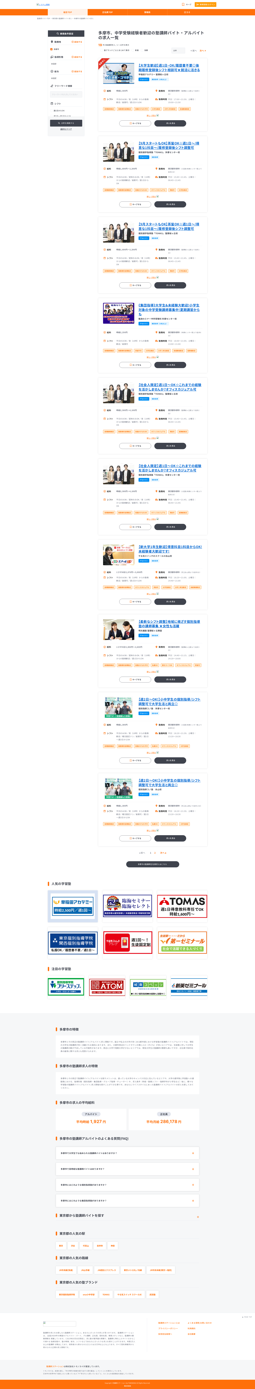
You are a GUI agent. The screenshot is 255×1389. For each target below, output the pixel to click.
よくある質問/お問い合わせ (200, 1322)
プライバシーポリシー (168, 1328)
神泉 (113, 1245)
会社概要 (192, 1334)
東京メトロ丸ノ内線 (133, 1270)
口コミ (187, 12)
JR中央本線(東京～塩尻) (161, 1270)
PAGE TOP (248, 1317)
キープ (188, 4)
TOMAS (106, 1294)
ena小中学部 (89, 1294)
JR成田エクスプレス (106, 1270)
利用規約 (192, 1328)
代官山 (86, 1245)
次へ (202, 50)
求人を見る (170, 123)
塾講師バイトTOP (43, 18)
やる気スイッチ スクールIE (129, 1294)
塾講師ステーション (55, 1366)
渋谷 (73, 1245)
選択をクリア (66, 129)
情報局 (147, 12)
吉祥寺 (100, 1245)
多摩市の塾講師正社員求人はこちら (152, 864)
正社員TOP (107, 12)
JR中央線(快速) (66, 1270)
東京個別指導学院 (67, 1294)
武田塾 (153, 1294)
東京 (61, 1245)
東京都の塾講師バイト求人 (62, 18)
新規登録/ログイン (207, 4)
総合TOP (67, 12)
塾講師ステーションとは (169, 1322)
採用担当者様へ (165, 1334)
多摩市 (56, 49)
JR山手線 (85, 1270)
